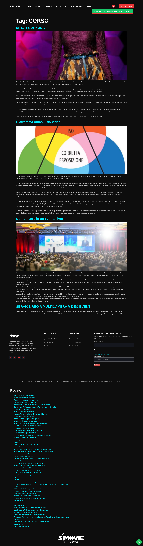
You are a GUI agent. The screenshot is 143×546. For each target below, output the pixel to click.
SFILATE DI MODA (30, 28)
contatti (16, 479)
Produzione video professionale (24, 428)
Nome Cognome (99, 341)
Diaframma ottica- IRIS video (38, 122)
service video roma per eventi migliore (26, 482)
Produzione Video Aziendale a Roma (25, 493)
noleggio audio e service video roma (25, 402)
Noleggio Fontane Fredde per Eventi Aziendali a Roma (31, 414)
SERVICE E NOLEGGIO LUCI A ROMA (27, 456)
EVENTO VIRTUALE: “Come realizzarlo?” (27, 426)
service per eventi (19, 503)
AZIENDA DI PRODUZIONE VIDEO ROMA (28, 496)
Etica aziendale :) (77, 6)
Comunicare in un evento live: (39, 218)
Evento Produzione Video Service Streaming (28, 454)
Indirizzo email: (99, 356)
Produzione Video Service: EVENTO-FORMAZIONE (31, 423)
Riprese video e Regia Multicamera (25, 433)
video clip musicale (20, 440)
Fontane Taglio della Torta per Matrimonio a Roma (29, 498)
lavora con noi (18, 524)
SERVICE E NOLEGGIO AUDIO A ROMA (27, 470)
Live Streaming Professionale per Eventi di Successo (31, 510)
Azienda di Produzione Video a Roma (26, 444)
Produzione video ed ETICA (23, 468)
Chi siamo (49, 6)
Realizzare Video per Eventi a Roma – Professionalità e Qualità (34, 451)
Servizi (37, 6)
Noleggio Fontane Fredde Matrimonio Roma (28, 430)
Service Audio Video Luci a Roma (24, 416)
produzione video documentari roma (25, 421)
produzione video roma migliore (24, 411)
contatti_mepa (18, 500)
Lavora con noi (61, 6)
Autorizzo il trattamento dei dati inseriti (110, 350)
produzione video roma (21, 526)
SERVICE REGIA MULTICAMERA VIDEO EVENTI (53, 306)
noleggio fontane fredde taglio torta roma (26, 475)
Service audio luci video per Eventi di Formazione (29, 465)
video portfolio (18, 461)
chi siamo (17, 442)
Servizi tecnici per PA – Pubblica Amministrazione (30, 507)
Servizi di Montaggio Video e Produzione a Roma (29, 514)
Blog (89, 6)
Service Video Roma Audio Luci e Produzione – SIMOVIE (32, 435)
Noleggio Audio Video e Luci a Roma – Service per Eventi (32, 404)
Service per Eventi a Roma (22, 409)
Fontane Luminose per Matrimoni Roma (26, 400)
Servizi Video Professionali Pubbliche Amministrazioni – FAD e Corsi (35, 407)
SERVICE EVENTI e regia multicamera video (28, 489)
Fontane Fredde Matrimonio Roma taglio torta (28, 491)
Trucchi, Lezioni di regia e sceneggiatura (26, 419)
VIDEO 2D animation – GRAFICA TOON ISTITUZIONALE (32, 449)
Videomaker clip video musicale (24, 395)
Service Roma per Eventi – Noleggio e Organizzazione (31, 521)
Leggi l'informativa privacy (102, 354)
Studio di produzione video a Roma (25, 397)
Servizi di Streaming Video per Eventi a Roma (28, 463)
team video (17, 447)
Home (29, 6)
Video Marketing (19, 505)
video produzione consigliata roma (25, 437)
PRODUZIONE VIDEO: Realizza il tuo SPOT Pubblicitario (32, 458)
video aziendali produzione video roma (26, 512)
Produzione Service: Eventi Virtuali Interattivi (28, 472)
